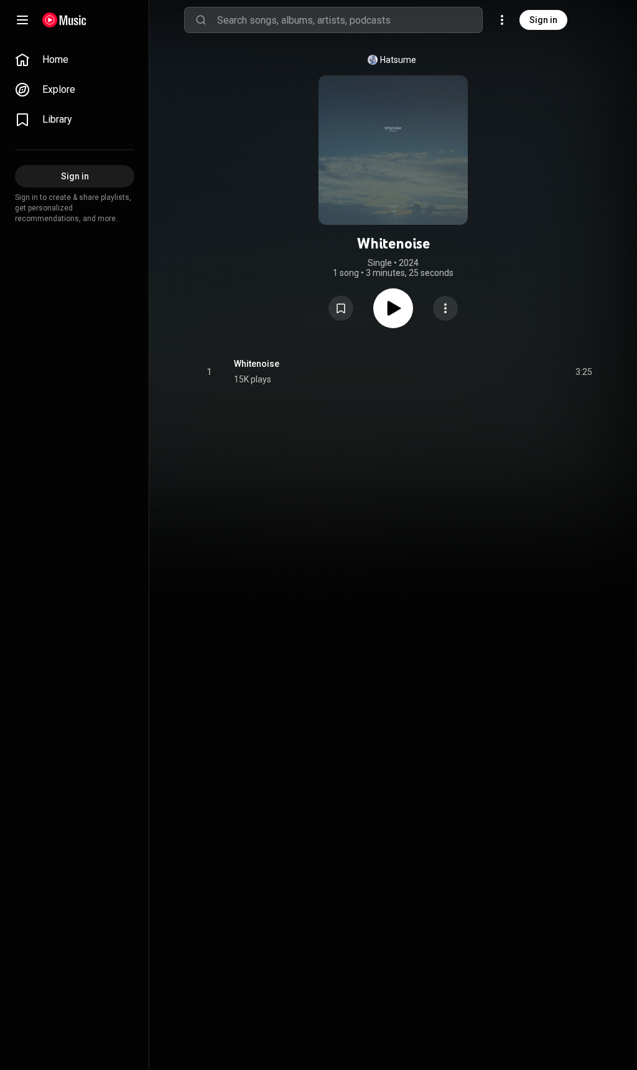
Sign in (543, 20)
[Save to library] (340, 308)
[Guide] (22, 19)
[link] (74, 60)
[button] (340, 308)
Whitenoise (256, 364)
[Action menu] (445, 308)
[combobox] (349, 19)
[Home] (64, 19)
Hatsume (398, 60)
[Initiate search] (201, 20)
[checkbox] (583, 371)
